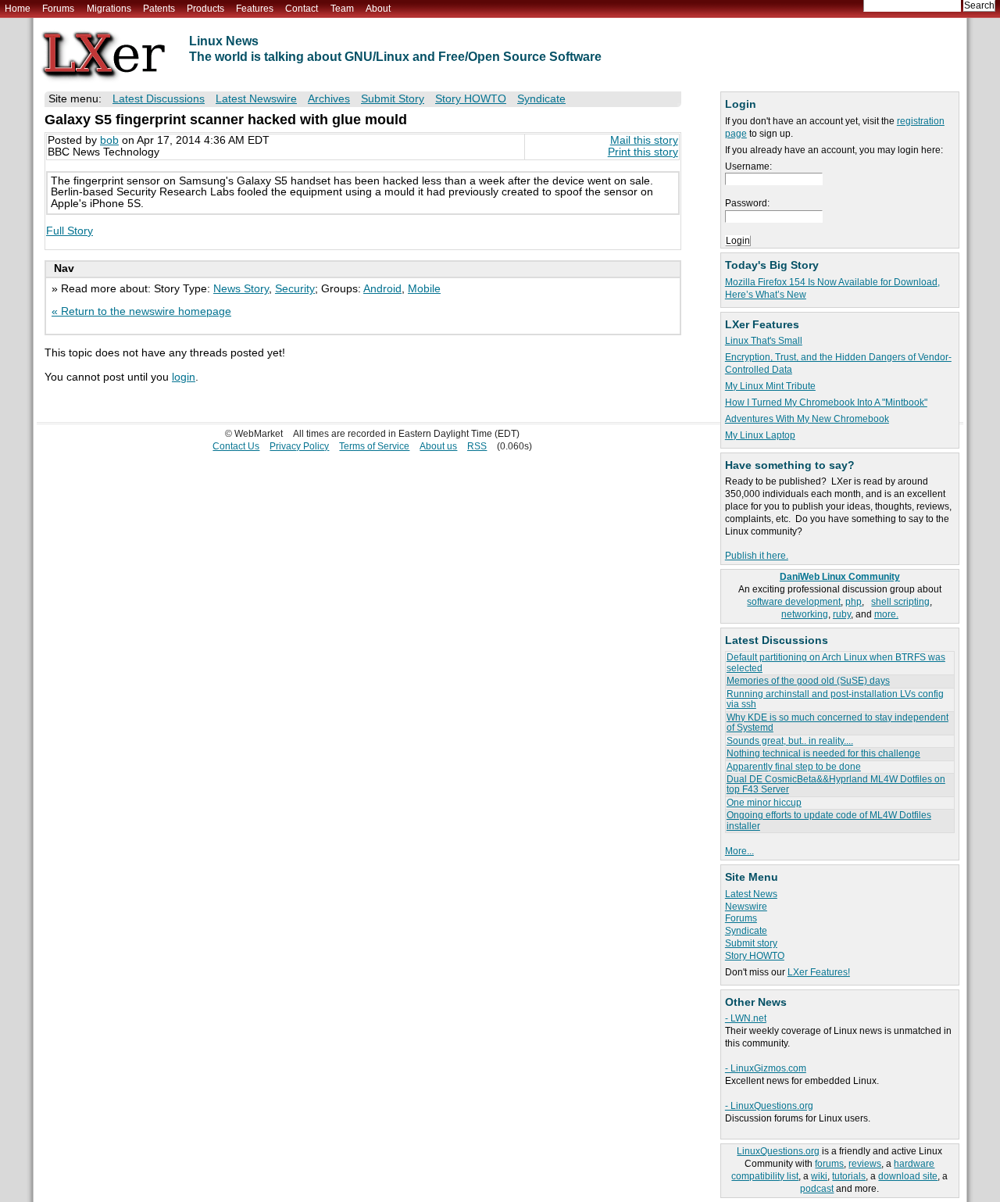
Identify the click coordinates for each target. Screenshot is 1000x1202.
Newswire (746, 906)
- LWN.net (745, 1018)
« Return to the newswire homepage (141, 311)
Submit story (751, 943)
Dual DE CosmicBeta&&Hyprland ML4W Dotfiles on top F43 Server (836, 784)
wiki (819, 1176)
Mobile (424, 289)
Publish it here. (756, 555)
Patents (159, 8)
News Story (241, 289)
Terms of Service (374, 446)
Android (382, 289)
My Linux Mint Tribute (770, 386)
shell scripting (900, 601)
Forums (58, 8)
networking (804, 614)
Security (295, 289)
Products (205, 8)
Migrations (109, 8)
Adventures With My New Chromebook (807, 418)
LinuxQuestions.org (778, 1151)
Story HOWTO (754, 955)
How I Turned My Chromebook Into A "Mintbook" (826, 402)
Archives (329, 99)
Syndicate (746, 930)
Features (254, 8)
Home (17, 8)
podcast (817, 1188)
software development (794, 601)
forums (829, 1163)
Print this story (643, 152)
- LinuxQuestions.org (769, 1105)
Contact (301, 8)
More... (739, 851)
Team (342, 8)
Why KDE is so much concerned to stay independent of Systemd (837, 722)
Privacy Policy (299, 446)
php (853, 601)
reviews (864, 1163)
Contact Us (235, 446)
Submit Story (392, 99)
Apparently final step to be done (794, 766)
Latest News (751, 894)
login (183, 377)
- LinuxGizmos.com (765, 1068)
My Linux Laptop (760, 435)
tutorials (849, 1176)
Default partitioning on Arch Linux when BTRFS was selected (836, 662)
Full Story (69, 231)
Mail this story (644, 140)
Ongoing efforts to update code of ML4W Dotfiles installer (829, 820)
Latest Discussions (158, 99)
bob (109, 140)
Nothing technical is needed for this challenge (823, 753)
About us (438, 446)
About (378, 8)
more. (886, 614)
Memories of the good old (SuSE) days (808, 680)
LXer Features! (819, 972)
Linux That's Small (763, 340)
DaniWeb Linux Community (840, 576)
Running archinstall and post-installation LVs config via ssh (835, 699)
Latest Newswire (256, 99)
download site (908, 1176)
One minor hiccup (764, 802)
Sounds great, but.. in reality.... (790, 740)
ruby (842, 614)
